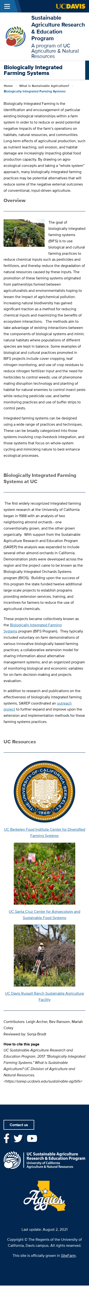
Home (8, 85)
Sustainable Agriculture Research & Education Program (58, 27)
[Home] (16, 36)
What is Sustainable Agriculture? (44, 85)
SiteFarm (68, 1255)
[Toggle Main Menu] (7, 6)
